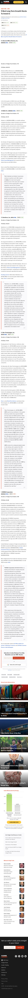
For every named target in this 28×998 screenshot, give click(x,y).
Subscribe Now (14, 822)
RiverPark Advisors (12, 401)
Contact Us (4, 972)
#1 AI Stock (18, 2)
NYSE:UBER (9, 674)
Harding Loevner (5, 275)
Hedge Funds (3, 9)
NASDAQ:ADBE (4, 677)
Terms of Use (4, 981)
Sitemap (3, 975)
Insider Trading (5, 965)
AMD (7, 43)
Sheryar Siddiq (23, 17)
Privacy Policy (4, 979)
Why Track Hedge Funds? (11, 842)
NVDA (7, 494)
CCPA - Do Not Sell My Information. (9, 986)
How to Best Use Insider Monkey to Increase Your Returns (13, 838)
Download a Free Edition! (11, 844)
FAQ (2, 983)
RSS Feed (5, 960)
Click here (9, 670)
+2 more (3, 28)
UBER (5, 334)
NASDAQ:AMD (16, 674)
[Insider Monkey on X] (19, 956)
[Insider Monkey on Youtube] (22, 956)
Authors (3, 970)
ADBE (14, 111)
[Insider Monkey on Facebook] (16, 956)
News (8, 9)
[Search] (26, 2)
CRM (15, 217)
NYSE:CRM (3, 674)
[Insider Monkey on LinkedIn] (25, 956)
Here (5, 278)
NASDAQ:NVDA (12, 677)
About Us (3, 967)
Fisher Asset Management (7, 160)
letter (2, 171)
